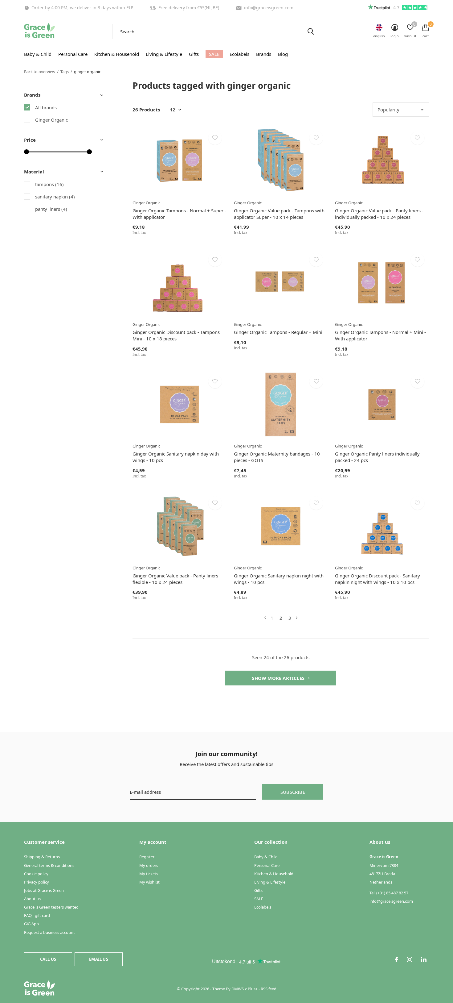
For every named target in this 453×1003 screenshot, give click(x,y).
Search (310, 31)
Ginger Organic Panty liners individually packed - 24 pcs (377, 457)
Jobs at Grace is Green (44, 890)
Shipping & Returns (42, 856)
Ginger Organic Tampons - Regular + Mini (278, 332)
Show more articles (279, 678)
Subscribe (292, 792)
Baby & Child (37, 54)
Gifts (194, 54)
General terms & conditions (49, 865)
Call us (48, 959)
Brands (263, 54)
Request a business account (49, 932)
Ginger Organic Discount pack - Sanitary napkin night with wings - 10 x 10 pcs (377, 578)
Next (296, 618)
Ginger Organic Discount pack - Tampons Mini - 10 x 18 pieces (176, 335)
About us (32, 898)
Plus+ (253, 989)
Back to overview (39, 71)
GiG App (31, 923)
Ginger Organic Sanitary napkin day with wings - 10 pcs (176, 457)
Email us (98, 959)
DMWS (237, 989)
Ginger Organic (51, 120)
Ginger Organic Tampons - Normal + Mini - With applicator (380, 335)
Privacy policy (36, 882)
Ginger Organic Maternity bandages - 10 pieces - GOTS (277, 457)
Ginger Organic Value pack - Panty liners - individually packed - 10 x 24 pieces (379, 213)
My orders (148, 865)
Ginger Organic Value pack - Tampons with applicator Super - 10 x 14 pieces (279, 213)
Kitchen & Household (116, 54)
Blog (283, 54)
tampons (49, 184)
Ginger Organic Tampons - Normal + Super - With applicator (179, 213)
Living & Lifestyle (164, 54)
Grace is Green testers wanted (51, 907)
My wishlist (149, 882)
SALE (214, 54)
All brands (46, 107)
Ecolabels (239, 54)
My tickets (148, 873)
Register (146, 856)
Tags (64, 71)
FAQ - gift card (37, 915)
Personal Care (73, 54)
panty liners (51, 209)
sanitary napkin (55, 197)
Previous (265, 618)
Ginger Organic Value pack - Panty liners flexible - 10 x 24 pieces (175, 578)
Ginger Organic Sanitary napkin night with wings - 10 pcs (279, 578)
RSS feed (268, 989)
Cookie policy (36, 873)
